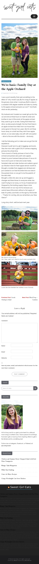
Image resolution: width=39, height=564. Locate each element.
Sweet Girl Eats (20, 487)
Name (3, 346)
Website (4, 358)
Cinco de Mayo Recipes (9, 474)
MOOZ (16, 560)
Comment (4, 320)
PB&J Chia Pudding (7, 470)
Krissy (15, 93)
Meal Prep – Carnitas (30, 298)
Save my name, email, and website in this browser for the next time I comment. (19, 367)
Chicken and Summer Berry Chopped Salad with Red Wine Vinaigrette (18, 460)
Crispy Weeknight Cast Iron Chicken (13, 478)
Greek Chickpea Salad (8, 298)
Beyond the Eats (6, 81)
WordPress (28, 560)
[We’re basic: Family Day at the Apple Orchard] (19, 50)
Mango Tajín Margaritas (9, 465)
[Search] (35, 388)
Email (3, 352)
